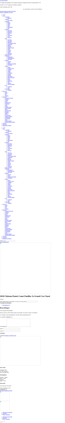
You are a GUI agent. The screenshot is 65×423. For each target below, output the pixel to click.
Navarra (9, 74)
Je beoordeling (3, 326)
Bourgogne (10, 31)
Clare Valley (10, 20)
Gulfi (6, 104)
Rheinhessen (10, 27)
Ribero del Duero (11, 77)
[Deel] (3, 421)
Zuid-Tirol (10, 53)
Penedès (9, 75)
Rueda (9, 79)
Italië (6, 38)
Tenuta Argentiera (8, 116)
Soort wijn (5, 91)
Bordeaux (10, 32)
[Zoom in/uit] (0, 421)
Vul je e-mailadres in (4, 388)
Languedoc (10, 35)
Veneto (9, 52)
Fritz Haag (7, 103)
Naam (1, 328)
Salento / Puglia (11, 47)
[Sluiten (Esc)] (4, 421)
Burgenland (10, 56)
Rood (6, 92)
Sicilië (9, 48)
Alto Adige (10, 40)
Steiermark (10, 59)
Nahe (9, 24)
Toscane (9, 50)
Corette (6, 100)
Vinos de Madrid (11, 84)
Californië (10, 86)
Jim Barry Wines (8, 107)
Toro (9, 82)
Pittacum (7, 111)
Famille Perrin (8, 102)
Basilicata (9, 42)
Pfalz (9, 26)
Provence (9, 37)
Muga (6, 109)
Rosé (6, 93)
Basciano (7, 99)
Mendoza (9, 18)
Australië (7, 19)
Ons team (4, 123)
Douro (9, 62)
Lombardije (10, 44)
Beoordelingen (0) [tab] (6, 305)
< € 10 (4, 14)
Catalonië (9, 69)
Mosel (9, 23)
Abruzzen (10, 39)
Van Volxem (7, 118)
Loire (9, 36)
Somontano (10, 64)
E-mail (1, 330)
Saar (8, 28)
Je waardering (3, 317)
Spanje (6, 66)
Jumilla (9, 71)
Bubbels (6, 95)
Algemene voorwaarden (7, 412)
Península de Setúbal (12, 63)
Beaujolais (10, 30)
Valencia (9, 83)
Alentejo (9, 61)
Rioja (9, 78)
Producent (5, 96)
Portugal (6, 60)
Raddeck (7, 112)
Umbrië (9, 51)
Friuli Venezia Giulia (12, 43)
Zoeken (1, 240)
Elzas (9, 34)
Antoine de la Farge (9, 98)
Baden (9, 22)
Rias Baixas (10, 76)
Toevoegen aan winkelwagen (6, 302)
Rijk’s (6, 114)
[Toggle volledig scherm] (1, 421)
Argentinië (7, 16)
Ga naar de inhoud (3, 0)
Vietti (6, 119)
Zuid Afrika (7, 88)
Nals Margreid (8, 110)
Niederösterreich (11, 58)
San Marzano (7, 115)
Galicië (9, 70)
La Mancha (10, 72)
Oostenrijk (7, 55)
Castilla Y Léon (11, 68)
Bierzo (9, 67)
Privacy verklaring (6, 414)
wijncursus (5, 124)
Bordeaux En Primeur (7, 125)
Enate (6, 101)
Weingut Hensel (8, 120)
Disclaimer (5, 413)
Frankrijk (7, 29)
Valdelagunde (8, 117)
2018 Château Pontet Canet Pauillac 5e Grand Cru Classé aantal (13, 301)
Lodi (9, 87)
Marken (9, 45)
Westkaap (9, 90)
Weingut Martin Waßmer (10, 122)
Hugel (6, 106)
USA (6, 85)
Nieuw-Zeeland (8, 54)
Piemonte (9, 46)
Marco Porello (8, 108)
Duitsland (7, 21)
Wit (5, 94)
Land (4, 15)
